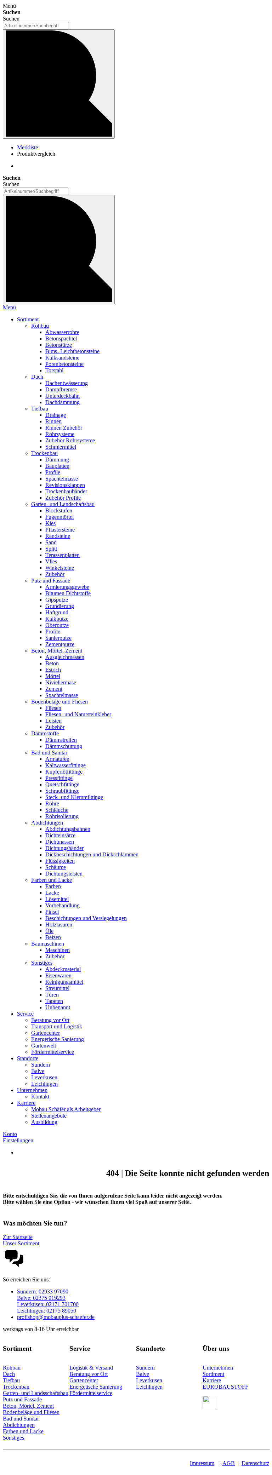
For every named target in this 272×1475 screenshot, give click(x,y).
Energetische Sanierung (95, 1387)
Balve (142, 1374)
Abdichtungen (19, 1425)
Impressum (202, 1463)
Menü (9, 307)
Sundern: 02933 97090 (42, 1292)
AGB (228, 1463)
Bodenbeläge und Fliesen (31, 1412)
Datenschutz (255, 1463)
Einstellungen (18, 1140)
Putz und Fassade (22, 1399)
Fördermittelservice (90, 1393)
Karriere (212, 1380)
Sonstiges (13, 1438)
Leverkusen (149, 1380)
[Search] (59, 249)
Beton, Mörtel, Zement (28, 1406)
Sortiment (213, 1374)
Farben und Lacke (23, 1431)
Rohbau (12, 1368)
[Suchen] (59, 84)
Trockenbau (16, 1387)
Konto (10, 1134)
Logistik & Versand (91, 1368)
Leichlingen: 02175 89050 (46, 1311)
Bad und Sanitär (21, 1419)
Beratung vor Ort (88, 1374)
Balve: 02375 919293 (41, 1298)
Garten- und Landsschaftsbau (35, 1393)
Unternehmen (218, 1368)
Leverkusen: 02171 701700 (48, 1304)
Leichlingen (149, 1387)
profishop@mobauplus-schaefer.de (56, 1317)
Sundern (145, 1368)
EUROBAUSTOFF (225, 1387)
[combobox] (35, 25)
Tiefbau (11, 1380)
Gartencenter (83, 1380)
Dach (9, 1374)
